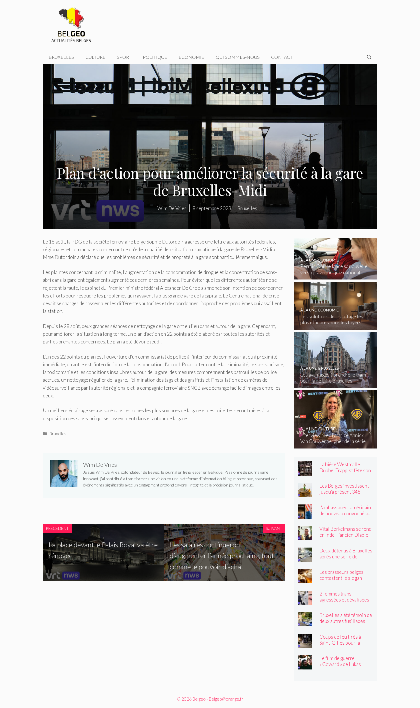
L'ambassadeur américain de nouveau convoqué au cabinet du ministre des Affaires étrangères (345, 516)
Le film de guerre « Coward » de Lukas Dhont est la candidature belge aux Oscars (345, 667)
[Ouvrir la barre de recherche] (369, 57)
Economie (191, 57)
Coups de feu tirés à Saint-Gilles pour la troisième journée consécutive (340, 646)
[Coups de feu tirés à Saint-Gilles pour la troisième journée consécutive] (305, 644)
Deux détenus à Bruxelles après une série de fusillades (345, 557)
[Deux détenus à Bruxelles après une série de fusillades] (305, 558)
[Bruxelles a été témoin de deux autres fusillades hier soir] (305, 622)
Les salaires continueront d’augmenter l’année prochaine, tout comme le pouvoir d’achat (222, 555)
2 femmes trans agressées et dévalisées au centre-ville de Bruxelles (344, 603)
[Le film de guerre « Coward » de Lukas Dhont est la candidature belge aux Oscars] (305, 666)
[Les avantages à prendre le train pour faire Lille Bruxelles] (335, 384)
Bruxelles (61, 57)
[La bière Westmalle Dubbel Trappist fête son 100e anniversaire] (305, 472)
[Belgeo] (71, 24)
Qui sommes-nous (238, 57)
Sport (124, 57)
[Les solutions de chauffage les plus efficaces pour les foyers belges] (335, 326)
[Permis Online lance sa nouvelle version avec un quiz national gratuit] (335, 276)
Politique (155, 57)
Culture (95, 57)
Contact (282, 57)
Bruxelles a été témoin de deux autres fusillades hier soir (345, 621)
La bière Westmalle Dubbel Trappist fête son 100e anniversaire (345, 470)
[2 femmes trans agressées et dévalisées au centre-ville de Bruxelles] (305, 601)
